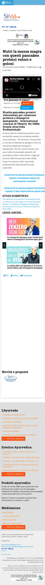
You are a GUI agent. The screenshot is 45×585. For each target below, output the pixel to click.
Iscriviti (26, 103)
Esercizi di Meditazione (12, 523)
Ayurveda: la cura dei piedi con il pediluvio (20, 461)
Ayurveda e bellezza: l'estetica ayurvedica (21, 470)
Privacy (4, 550)
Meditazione (8, 513)
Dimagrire (27, 275)
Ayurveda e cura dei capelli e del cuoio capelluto (19, 453)
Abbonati (26, 108)
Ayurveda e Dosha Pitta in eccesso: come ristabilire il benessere (19, 427)
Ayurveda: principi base (12, 422)
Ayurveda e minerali (11, 431)
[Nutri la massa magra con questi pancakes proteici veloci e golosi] (12, 16)
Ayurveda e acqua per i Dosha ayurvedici (19, 435)
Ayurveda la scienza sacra (14, 415)
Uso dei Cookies (6, 554)
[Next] (41, 245)
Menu (8, 2)
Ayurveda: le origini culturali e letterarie (20, 418)
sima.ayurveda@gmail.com (11, 544)
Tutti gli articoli (15, 439)
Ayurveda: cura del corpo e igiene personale (21, 458)
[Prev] (4, 245)
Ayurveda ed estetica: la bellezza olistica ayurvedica (20, 466)
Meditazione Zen (9, 520)
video (15, 275)
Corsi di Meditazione (11, 516)
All (6, 275)
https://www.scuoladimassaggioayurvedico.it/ (17, 546)
